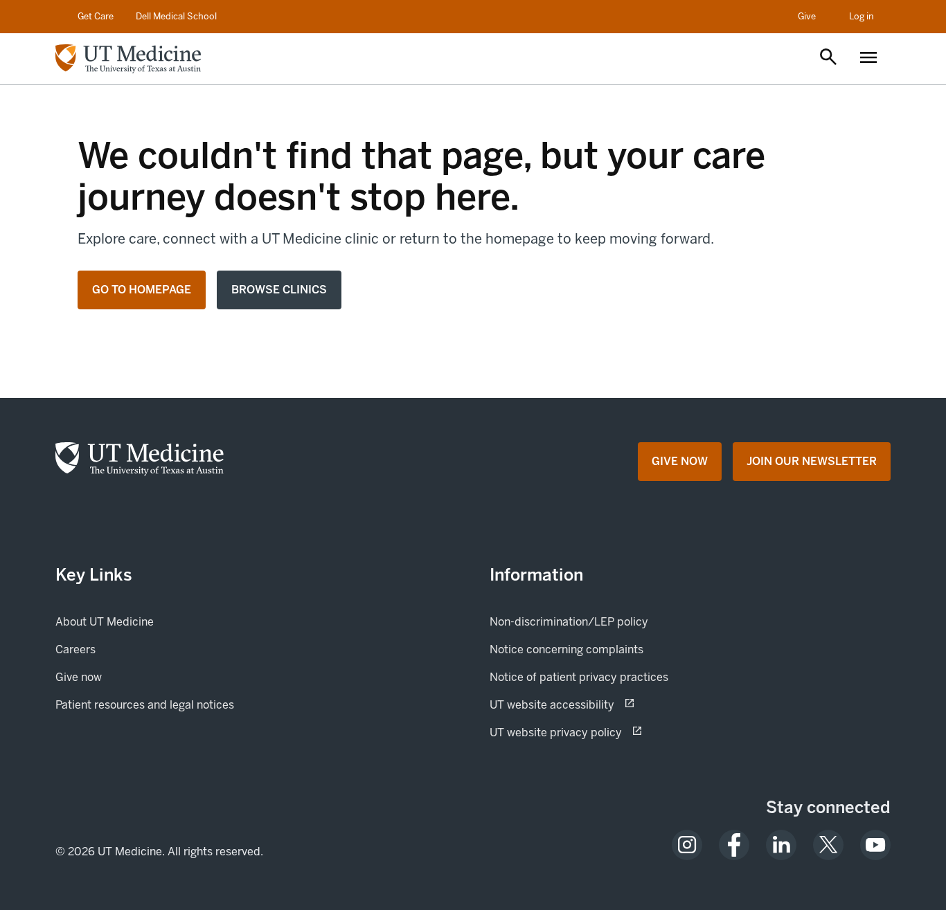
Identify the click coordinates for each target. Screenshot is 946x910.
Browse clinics (279, 289)
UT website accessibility (601, 704)
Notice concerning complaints (566, 649)
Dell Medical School (176, 16)
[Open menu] (868, 58)
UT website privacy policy (605, 732)
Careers (75, 649)
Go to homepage (141, 289)
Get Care (96, 16)
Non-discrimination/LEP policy (569, 621)
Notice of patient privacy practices (579, 677)
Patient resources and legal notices (144, 704)
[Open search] (828, 58)
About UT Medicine (104, 621)
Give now (125, 677)
